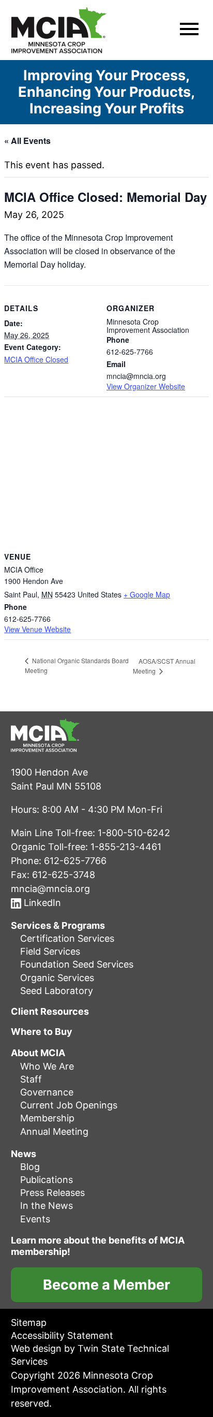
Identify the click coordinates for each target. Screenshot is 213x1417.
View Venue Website (37, 629)
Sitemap (29, 1322)
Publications (46, 1179)
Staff (31, 1079)
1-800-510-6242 (134, 832)
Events (35, 1219)
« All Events (27, 141)
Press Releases (52, 1192)
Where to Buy (41, 1032)
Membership (47, 1118)
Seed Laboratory (56, 990)
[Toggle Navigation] (189, 30)
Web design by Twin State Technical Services (90, 1355)
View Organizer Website (145, 386)
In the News (46, 1205)
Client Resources (50, 1011)
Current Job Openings (68, 1105)
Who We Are (47, 1066)
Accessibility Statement (62, 1335)
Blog (30, 1166)
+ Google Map (147, 594)
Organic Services (57, 977)
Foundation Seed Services (76, 964)
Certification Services (67, 938)
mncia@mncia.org (50, 888)
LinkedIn (41, 902)
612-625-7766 (75, 860)
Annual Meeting (54, 1131)
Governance (46, 1092)
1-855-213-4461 (125, 846)
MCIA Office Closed (36, 359)
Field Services (50, 951)
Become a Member (106, 1284)
